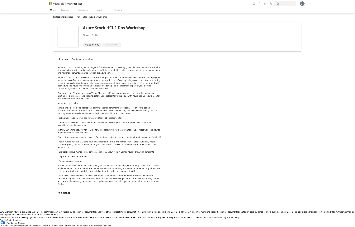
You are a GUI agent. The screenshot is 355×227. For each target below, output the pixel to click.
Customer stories (39, 211)
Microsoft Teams (87, 217)
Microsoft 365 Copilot (105, 217)
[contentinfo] (75, 17)
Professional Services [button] (63, 17)
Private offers (105, 211)
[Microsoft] (56, 3)
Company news (159, 217)
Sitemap (27, 225)
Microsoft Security (20, 217)
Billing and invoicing (161, 211)
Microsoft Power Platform (67, 217)
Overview (63, 59)
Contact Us (36, 225)
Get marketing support (207, 211)
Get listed (192, 211)
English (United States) (10, 220)
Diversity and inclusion (204, 217)
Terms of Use (65, 225)
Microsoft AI (5, 217)
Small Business (122, 217)
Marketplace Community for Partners (326, 211)
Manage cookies (103, 225)
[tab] (64, 59)
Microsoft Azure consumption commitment (132, 211)
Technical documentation (87, 211)
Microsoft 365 (48, 217)
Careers (133, 217)
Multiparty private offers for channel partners (37, 214)
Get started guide (67, 211)
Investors (189, 217)
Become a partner (179, 211)
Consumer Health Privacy (11, 225)
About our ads (89, 225)
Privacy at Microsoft (176, 217)
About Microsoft (144, 217)
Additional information (82, 59)
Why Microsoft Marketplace (12, 211)
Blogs (28, 211)
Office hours (52, 211)
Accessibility (220, 217)
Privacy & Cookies (50, 225)
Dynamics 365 (35, 217)
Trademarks (76, 225)
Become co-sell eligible (298, 211)
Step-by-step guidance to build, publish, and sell (264, 211)
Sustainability (233, 217)
